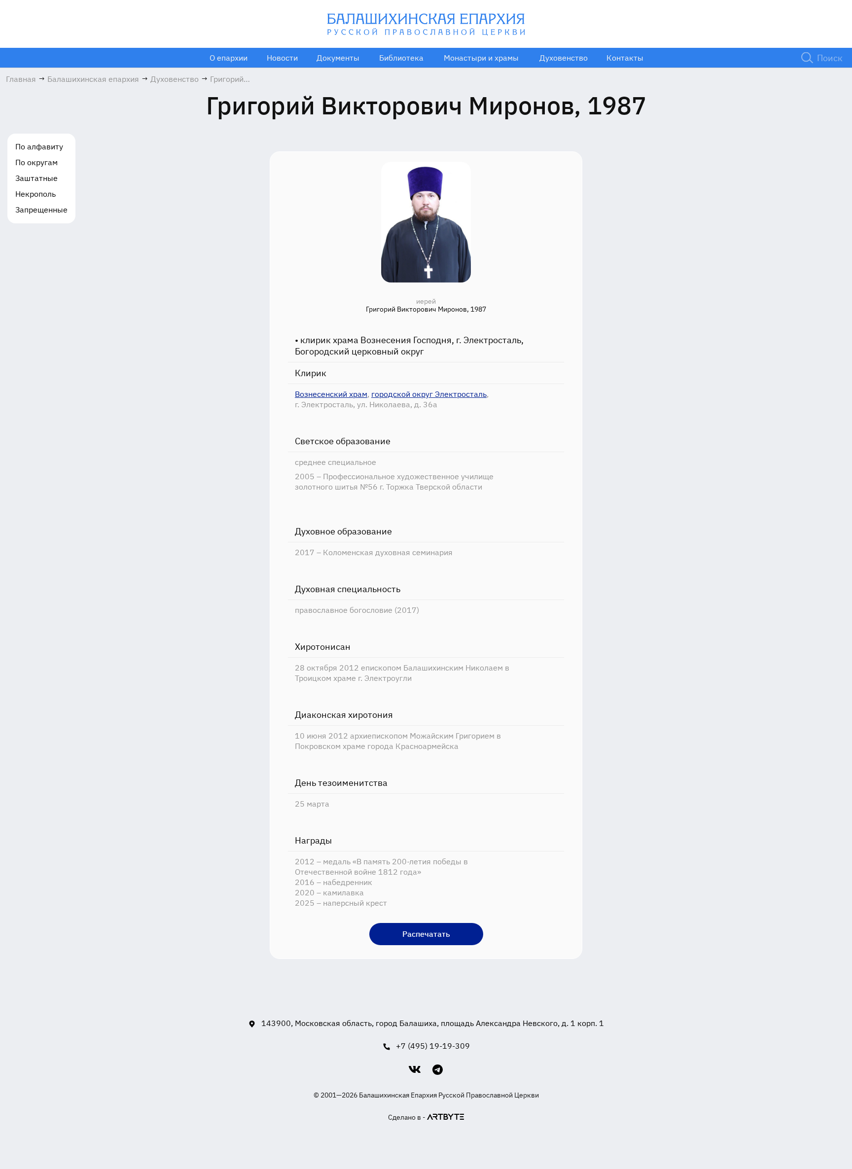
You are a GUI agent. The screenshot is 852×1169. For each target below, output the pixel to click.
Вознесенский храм (331, 394)
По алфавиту (39, 146)
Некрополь (35, 194)
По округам (36, 162)
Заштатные (36, 178)
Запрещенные (41, 209)
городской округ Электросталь (429, 394)
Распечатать (426, 934)
